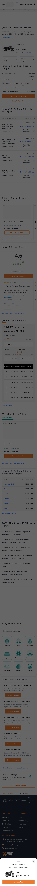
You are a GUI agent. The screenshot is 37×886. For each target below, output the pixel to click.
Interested (18, 882)
